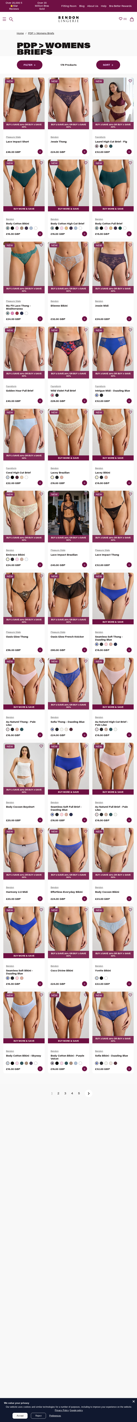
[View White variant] (35, 228)
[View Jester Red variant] (17, 313)
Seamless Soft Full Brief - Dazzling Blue (66, 808)
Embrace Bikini (15, 554)
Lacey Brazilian (60, 472)
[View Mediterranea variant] (110, 146)
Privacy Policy (62, 1410)
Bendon (55, 137)
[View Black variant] (101, 146)
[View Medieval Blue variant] (21, 313)
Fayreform (100, 137)
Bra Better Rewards (120, 6)
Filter (30, 64)
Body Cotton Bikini (17, 223)
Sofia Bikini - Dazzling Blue (111, 1055)
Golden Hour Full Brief (19, 390)
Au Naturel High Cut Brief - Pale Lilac (111, 723)
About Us (92, 6)
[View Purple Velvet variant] (26, 228)
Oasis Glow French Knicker (67, 636)
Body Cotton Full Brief (108, 223)
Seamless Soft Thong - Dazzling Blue (109, 638)
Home (20, 33)
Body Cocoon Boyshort (20, 806)
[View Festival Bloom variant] (17, 228)
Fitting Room (69, 6)
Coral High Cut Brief (18, 472)
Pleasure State (13, 137)
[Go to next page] (88, 1093)
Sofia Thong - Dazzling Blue (68, 721)
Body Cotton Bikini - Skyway (23, 1055)
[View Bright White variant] (61, 729)
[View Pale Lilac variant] (7, 729)
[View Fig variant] (96, 146)
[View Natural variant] (21, 228)
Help (103, 6)
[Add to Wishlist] (41, 81)
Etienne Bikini (59, 305)
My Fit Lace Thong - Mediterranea (18, 307)
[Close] (133, 1401)
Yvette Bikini (103, 970)
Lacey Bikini (102, 472)
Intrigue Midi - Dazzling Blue (112, 390)
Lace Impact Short (17, 141)
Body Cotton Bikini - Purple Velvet (67, 1057)
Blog (82, 6)
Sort (108, 64)
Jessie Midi (102, 305)
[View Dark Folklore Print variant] (57, 395)
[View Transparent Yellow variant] (52, 477)
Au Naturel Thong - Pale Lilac (21, 723)
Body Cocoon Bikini (107, 891)
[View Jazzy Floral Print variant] (52, 395)
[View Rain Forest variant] (120, 228)
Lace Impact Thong (107, 554)
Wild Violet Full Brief (63, 390)
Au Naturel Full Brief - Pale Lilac (111, 808)
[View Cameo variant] (66, 729)
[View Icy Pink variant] (106, 644)
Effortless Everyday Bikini (67, 891)
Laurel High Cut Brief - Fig (111, 141)
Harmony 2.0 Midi (17, 891)
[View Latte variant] (106, 146)
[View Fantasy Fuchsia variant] (12, 313)
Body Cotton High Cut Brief (67, 223)
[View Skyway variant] (31, 228)
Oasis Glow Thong (17, 636)
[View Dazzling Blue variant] (96, 395)
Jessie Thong (59, 141)
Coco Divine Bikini (62, 970)
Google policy (76, 1410)
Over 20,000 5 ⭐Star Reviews (14, 5)
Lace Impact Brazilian (64, 554)
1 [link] (51, 1093)
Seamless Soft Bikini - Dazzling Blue (19, 972)
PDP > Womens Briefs (41, 33)
